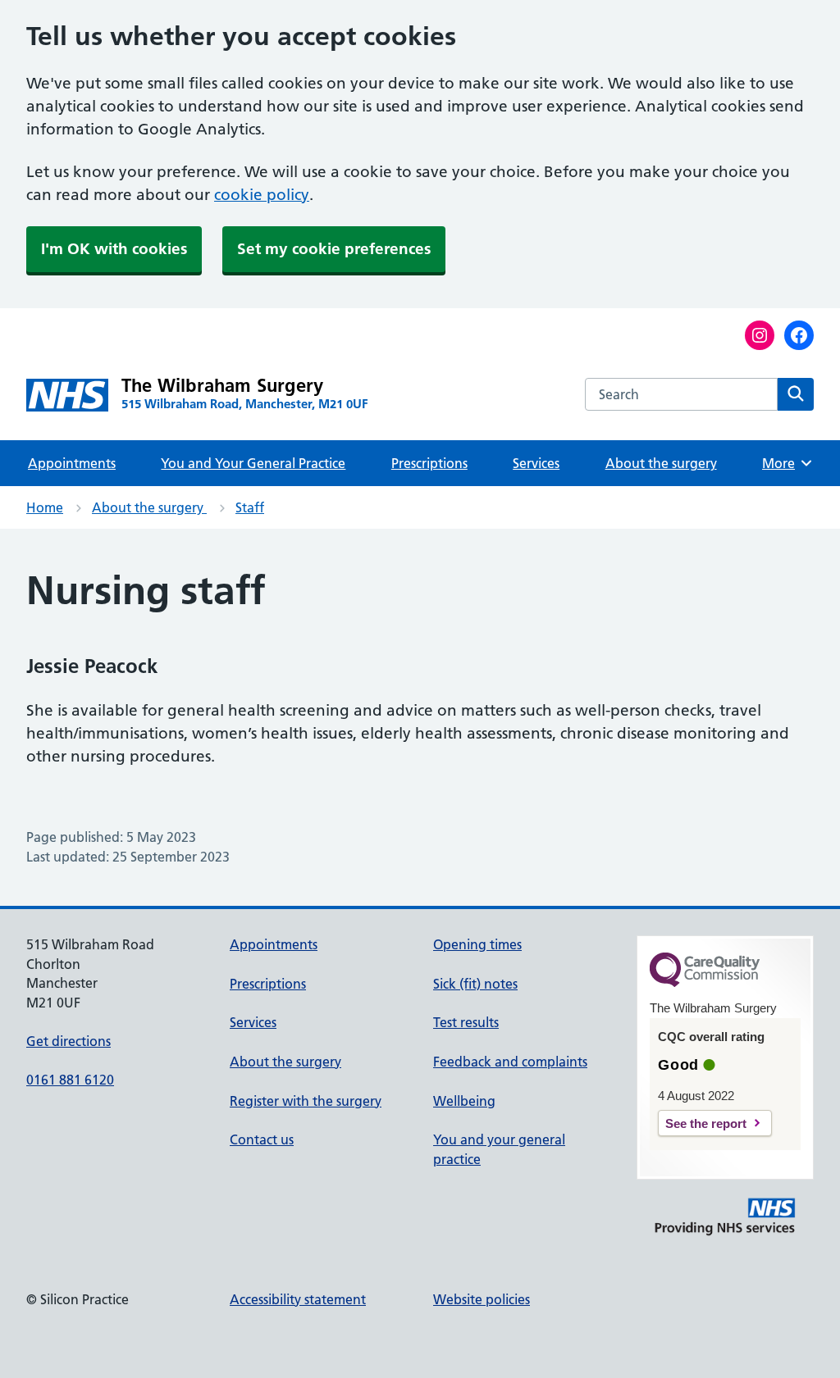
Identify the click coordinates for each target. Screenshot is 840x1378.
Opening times (477, 944)
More (784, 463)
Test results (466, 1022)
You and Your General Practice (253, 463)
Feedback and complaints (510, 1061)
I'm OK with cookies (114, 248)
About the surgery (661, 463)
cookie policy (261, 194)
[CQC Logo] (705, 982)
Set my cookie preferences (334, 248)
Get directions (68, 1041)
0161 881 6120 (70, 1079)
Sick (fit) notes (475, 984)
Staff (249, 507)
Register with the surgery (305, 1101)
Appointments (72, 463)
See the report (705, 1123)
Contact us (262, 1139)
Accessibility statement (298, 1299)
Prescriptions (429, 463)
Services (536, 463)
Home (44, 507)
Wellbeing (464, 1101)
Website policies (481, 1299)
